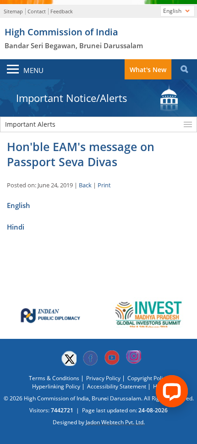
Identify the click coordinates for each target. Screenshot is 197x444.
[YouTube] (112, 358)
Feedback (61, 11)
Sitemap (13, 11)
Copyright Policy (147, 378)
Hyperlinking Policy (56, 386)
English (18, 205)
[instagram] (133, 358)
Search (184, 69)
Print (104, 185)
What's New (148, 69)
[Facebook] (90, 358)
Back (85, 185)
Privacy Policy (103, 378)
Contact (36, 11)
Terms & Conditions (54, 378)
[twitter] (69, 358)
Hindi (15, 226)
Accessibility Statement (116, 386)
